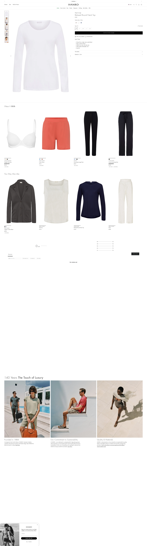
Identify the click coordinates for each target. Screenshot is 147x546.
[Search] (134, 4)
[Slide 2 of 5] (6, 20)
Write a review (135, 253)
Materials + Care (78, 54)
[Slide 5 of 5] (6, 40)
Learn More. (70, 446)
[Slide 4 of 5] (6, 33)
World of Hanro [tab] (16, 4)
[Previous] (6, 201)
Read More (17, 445)
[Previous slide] (4, 1)
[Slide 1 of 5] (6, 14)
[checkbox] (38, 258)
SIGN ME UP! (29, 538)
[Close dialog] (37, 524)
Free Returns (89, 36)
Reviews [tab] (10, 254)
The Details (77, 51)
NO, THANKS (29, 541)
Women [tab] (5, 4)
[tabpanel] (73, 266)
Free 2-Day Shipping (81, 36)
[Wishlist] (136, 4)
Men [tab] (10, 4)
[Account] (139, 4)
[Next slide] (141, 1)
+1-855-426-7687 (76, 1)
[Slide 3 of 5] (6, 27)
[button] (105, 241)
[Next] (36, 201)
